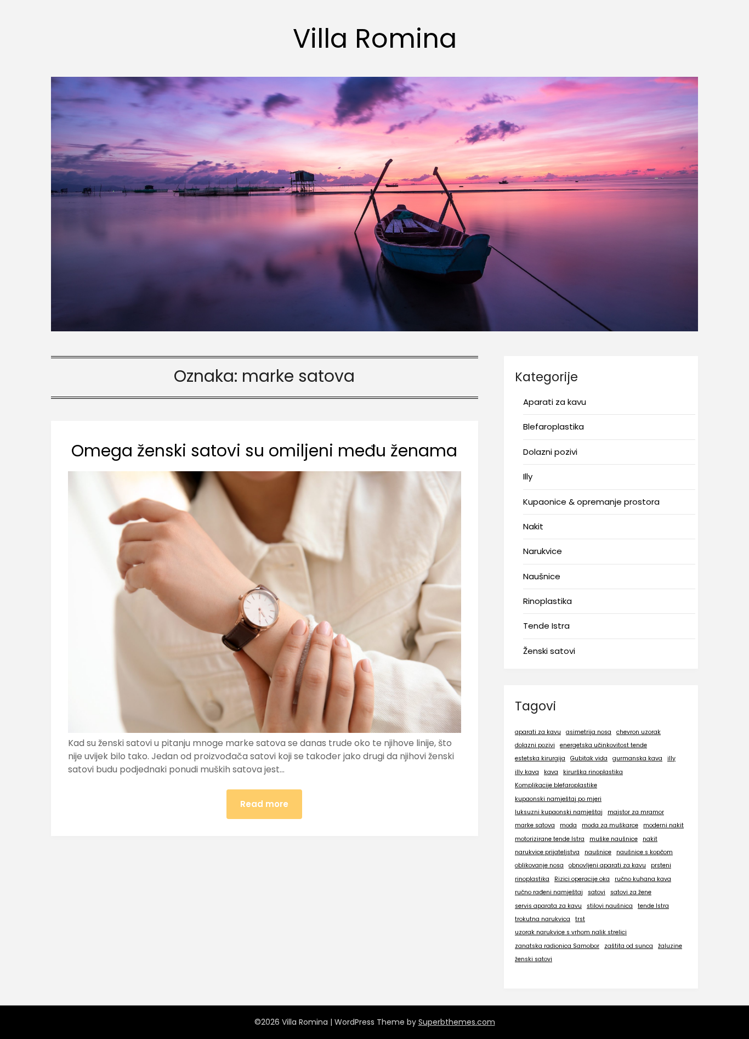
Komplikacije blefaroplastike (556, 785)
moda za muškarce (610, 825)
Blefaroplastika (553, 426)
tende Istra (653, 906)
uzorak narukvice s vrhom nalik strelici (571, 932)
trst (580, 919)
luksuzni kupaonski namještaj (559, 812)
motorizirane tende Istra (550, 839)
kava (551, 772)
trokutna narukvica (542, 919)
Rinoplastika (547, 601)
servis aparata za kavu (548, 906)
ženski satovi (533, 959)
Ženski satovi (549, 651)
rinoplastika (532, 879)
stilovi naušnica (610, 906)
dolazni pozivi (535, 745)
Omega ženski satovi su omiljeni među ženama (264, 450)
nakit (650, 839)
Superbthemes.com (456, 1022)
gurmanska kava (637, 758)
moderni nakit (663, 825)
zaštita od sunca (628, 946)
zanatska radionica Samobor (557, 946)
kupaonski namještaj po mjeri (558, 799)
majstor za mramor (636, 812)
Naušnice (541, 576)
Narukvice (542, 551)
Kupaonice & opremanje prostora (591, 501)
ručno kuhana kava (643, 879)
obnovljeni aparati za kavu (607, 865)
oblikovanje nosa (539, 865)
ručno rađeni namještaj (549, 892)
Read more (264, 804)
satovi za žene (630, 892)
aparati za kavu (538, 732)
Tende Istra (546, 625)
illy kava (527, 772)
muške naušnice (613, 839)
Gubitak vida (589, 758)
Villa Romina (375, 38)
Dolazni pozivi (550, 452)
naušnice (598, 852)
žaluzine (670, 946)
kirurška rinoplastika (593, 772)
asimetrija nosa (588, 732)
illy (671, 758)
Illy (527, 476)
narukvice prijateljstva (547, 852)
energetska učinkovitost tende (603, 745)
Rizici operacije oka (582, 879)
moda (568, 825)
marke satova (535, 825)
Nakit (533, 526)
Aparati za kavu (554, 402)
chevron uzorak (638, 732)
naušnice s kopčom (644, 852)
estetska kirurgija (540, 758)
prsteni (661, 865)
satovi (596, 892)
